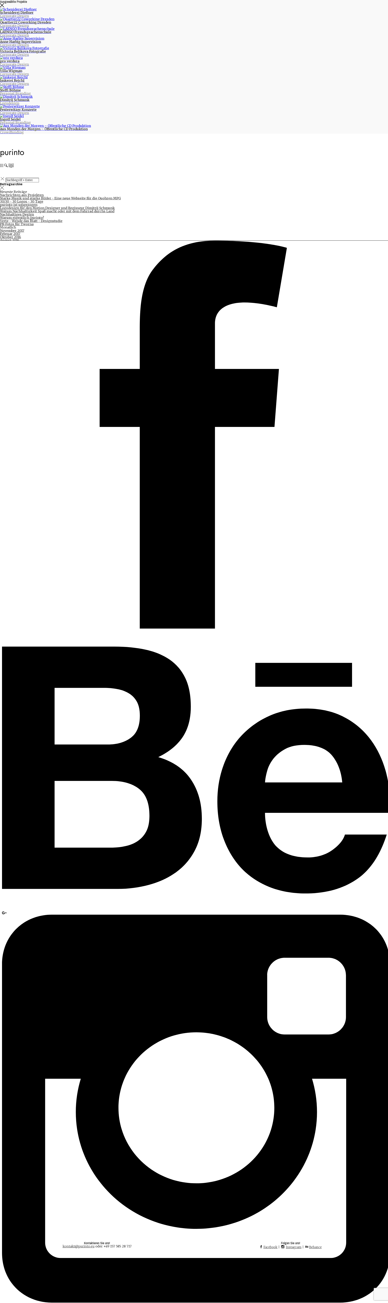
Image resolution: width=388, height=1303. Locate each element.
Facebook (270, 1247)
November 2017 (12, 231)
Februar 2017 (10, 234)
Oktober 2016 (10, 237)
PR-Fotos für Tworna (17, 224)
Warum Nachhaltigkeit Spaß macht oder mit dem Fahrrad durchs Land (57, 211)
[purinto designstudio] (12, 156)
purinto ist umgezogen (18, 205)
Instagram (294, 1247)
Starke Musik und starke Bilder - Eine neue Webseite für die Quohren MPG (60, 198)
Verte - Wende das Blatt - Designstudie (31, 221)
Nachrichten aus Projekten (22, 195)
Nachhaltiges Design (17, 214)
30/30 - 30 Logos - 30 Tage (21, 201)
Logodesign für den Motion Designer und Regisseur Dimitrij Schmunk (57, 208)
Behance (315, 1247)
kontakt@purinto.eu (79, 1246)
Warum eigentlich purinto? (22, 218)
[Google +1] (4, 913)
